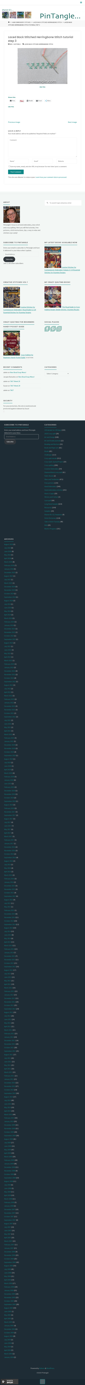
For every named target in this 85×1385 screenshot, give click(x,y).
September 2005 (10, 1304)
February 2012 (9, 1033)
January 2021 (9, 741)
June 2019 (8, 784)
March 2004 (8, 1354)
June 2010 (8, 1104)
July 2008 (7, 1185)
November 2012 (9, 1002)
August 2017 (8, 819)
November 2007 (9, 1213)
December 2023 (9, 629)
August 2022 (8, 685)
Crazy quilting (49, 465)
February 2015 (9, 910)
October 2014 (9, 921)
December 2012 (9, 998)
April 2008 (7, 1195)
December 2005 (9, 1294)
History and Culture (51, 497)
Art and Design (49, 437)
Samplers (47, 511)
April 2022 (7, 692)
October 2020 (9, 752)
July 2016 (7, 865)
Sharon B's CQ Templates (53, 515)
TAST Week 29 (15, 381)
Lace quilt (47, 500)
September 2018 (10, 801)
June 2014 (8, 935)
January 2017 (9, 843)
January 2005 (9, 1326)
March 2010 (8, 1114)
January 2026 (9, 569)
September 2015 (10, 896)
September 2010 (10, 1093)
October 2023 (9, 636)
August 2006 (8, 1266)
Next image (72, 122)
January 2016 (9, 882)
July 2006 (7, 1269)
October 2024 (9, 594)
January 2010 (9, 1121)
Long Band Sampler (51, 504)
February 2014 (9, 949)
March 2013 (8, 988)
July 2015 (7, 903)
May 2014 (7, 938)
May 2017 (7, 829)
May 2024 (7, 611)
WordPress (50, 1368)
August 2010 (8, 1097)
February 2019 (9, 787)
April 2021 (7, 731)
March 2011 (8, 1072)
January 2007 (9, 1248)
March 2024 (8, 618)
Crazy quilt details (50, 458)
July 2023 (7, 646)
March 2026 (8, 562)
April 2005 (7, 1318)
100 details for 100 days (52, 430)
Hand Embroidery (50, 486)
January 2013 (9, 995)
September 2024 (10, 597)
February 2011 (9, 1076)
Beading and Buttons (52, 444)
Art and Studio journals (52, 441)
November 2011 (9, 1044)
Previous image (14, 122)
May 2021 (7, 727)
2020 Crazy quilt (50, 434)
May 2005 (7, 1315)
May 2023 (7, 653)
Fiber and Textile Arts (51, 479)
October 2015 (9, 893)
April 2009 (7, 1153)
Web (45, 525)
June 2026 (8, 551)
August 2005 (8, 1308)
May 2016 (7, 868)
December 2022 (9, 671)
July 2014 (7, 931)
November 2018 (9, 794)
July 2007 (7, 1227)
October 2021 (9, 713)
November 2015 (9, 889)
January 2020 (9, 780)
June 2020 (8, 766)
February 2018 (9, 808)
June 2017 (8, 826)
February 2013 (9, 991)
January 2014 (9, 953)
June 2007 (8, 1230)
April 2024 (7, 615)
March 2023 (8, 660)
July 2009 (7, 1143)
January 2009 (9, 1164)
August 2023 (8, 643)
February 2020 (9, 777)
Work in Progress (50, 529)
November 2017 (9, 812)
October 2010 (9, 1090)
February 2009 (9, 1160)
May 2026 (7, 555)
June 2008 (8, 1188)
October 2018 (9, 798)
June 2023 (8, 650)
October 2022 (9, 678)
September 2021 (10, 717)
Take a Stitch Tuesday (52, 522)
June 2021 (8, 724)
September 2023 (10, 639)
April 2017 (7, 833)
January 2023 (9, 667)
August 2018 (8, 805)
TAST (12, 390)
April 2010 (7, 1111)
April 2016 (7, 872)
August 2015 (8, 900)
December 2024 (9, 587)
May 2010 (7, 1107)
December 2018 (9, 791)
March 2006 (8, 1283)
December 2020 (9, 745)
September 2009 (10, 1136)
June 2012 (8, 1019)
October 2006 (9, 1259)
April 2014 (7, 942)
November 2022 (9, 674)
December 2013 (9, 956)
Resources (48, 507)
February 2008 (9, 1202)
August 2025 (8, 576)
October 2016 (9, 854)
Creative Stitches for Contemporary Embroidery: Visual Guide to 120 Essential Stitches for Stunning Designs (19, 310)
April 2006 (7, 1280)
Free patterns (49, 483)
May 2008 (7, 1192)
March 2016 (8, 875)
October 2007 (9, 1216)
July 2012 (7, 1016)
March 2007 (8, 1241)
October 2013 (9, 963)
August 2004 (8, 1336)
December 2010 (9, 1083)
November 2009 (9, 1128)
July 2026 (7, 548)
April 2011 (7, 1069)
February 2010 (9, 1118)
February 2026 (9, 565)
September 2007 (10, 1220)
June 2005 (8, 1311)
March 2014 (8, 945)
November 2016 (9, 851)
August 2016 (8, 861)
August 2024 (8, 601)
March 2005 (8, 1322)
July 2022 (7, 689)
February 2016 (9, 879)
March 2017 (8, 836)
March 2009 (8, 1157)
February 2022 (9, 699)
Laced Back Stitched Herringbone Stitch (47, 22)
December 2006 (9, 1252)
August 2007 (8, 1224)
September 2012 (10, 1009)
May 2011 (7, 1065)
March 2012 (8, 1030)
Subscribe (9, 259)
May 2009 (7, 1150)
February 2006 (9, 1287)
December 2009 (9, 1125)
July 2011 (7, 1058)
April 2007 (7, 1238)
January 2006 (9, 1290)
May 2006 (7, 1276)
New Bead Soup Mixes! (18, 372)
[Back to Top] (42, 1381)
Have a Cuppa (49, 493)
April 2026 (7, 558)
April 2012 (7, 1026)
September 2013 (10, 967)
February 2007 (9, 1245)
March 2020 (8, 773)
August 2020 (8, 759)
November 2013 (9, 960)
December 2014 (9, 914)
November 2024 (9, 590)
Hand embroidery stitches (21, 22)
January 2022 (9, 703)
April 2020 (7, 770)
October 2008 (9, 1174)
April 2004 (7, 1350)
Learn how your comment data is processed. (51, 177)
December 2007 (9, 1209)
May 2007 (7, 1234)
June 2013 (8, 977)
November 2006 (9, 1255)
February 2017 (9, 840)
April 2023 (7, 657)
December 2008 (9, 1167)
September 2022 (10, 682)
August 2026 (8, 544)
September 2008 (10, 1178)
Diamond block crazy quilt (53, 472)
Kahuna (42, 1368)
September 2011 (10, 1051)
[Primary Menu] (81, 2)
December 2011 (9, 1040)
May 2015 (7, 907)
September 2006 (10, 1262)
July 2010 (7, 1100)
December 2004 (9, 1329)
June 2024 (8, 608)
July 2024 (7, 604)
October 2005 (9, 1301)
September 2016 (10, 857)
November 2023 (9, 632)
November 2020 (9, 748)
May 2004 (7, 1347)
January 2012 (9, 1037)
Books (46, 451)
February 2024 (9, 622)
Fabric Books (49, 476)
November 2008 (9, 1171)
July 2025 (7, 580)
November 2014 (9, 917)
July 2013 (7, 974)
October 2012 (9, 1005)
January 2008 (9, 1206)
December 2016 (9, 847)
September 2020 (10, 755)
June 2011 (8, 1062)
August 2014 (8, 928)
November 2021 (9, 710)
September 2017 (10, 815)
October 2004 (9, 1333)
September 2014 (10, 924)
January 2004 (9, 1357)
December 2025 (9, 572)
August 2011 (8, 1055)
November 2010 (9, 1086)
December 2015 (9, 886)
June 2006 (8, 1273)
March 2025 (8, 583)
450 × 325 (13, 44)
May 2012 (7, 1023)
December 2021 (9, 706)
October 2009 (9, 1132)
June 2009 (8, 1146)
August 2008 (8, 1181)
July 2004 (7, 1340)
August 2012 (8, 1012)
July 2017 (7, 822)
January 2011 (9, 1079)
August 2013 (8, 970)
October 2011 (9, 1047)
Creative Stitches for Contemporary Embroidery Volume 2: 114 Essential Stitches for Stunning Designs (62, 270)
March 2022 (8, 696)
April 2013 (7, 984)
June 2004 (8, 1343)
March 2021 (8, 734)
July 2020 (7, 762)
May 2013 (7, 981)
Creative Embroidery (51, 469)
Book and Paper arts (51, 448)
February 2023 (9, 664)
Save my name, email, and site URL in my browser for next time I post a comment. (38, 166)
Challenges (48, 455)
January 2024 (9, 625)
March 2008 (8, 1199)
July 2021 (7, 720)
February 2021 (9, 738)
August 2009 (8, 1139)
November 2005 (9, 1297)
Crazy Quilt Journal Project (53, 462)
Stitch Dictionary (50, 518)
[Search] (47, 203)
